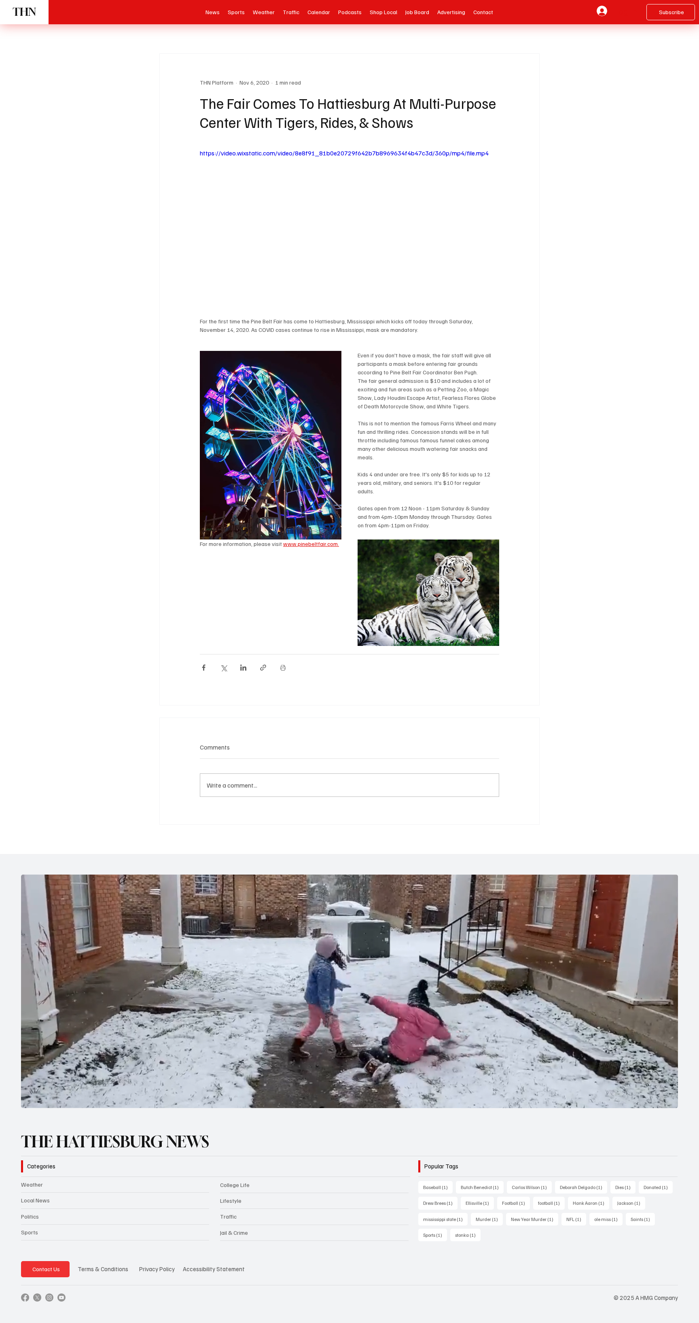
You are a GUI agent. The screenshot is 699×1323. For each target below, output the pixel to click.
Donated (658, 1193)
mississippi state (445, 1225)
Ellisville (480, 1209)
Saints (643, 1225)
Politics (30, 1222)
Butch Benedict (482, 1193)
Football (516, 1209)
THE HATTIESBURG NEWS (115, 1148)
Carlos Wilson (532, 1193)
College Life (235, 1191)
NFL (576, 1225)
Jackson (631, 1209)
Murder (489, 1225)
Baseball (438, 1193)
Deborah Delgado (583, 1193)
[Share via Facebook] (204, 667)
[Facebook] (25, 1304)
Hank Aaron (591, 1209)
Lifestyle (230, 1207)
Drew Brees (440, 1209)
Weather (32, 1190)
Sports (29, 1238)
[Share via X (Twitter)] (223, 667)
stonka (468, 1241)
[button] (350, 12)
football (551, 1209)
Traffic (228, 1222)
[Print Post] (283, 667)
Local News (35, 1206)
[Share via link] (263, 667)
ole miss (608, 1225)
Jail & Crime (234, 1238)
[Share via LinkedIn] (243, 667)
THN (24, 12)
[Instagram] (49, 1304)
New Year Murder (534, 1225)
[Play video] (349, 232)
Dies (625, 1193)
